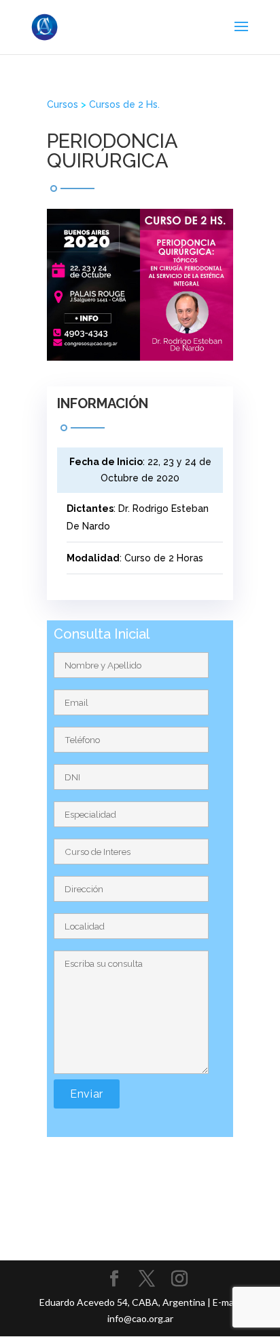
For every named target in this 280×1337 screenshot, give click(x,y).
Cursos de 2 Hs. (124, 104)
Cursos (62, 104)
